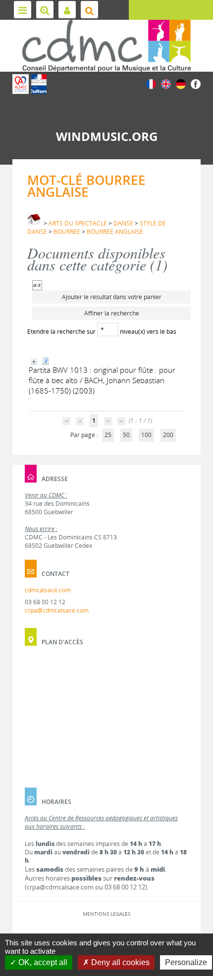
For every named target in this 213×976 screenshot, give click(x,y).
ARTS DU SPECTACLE (78, 223)
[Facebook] (196, 83)
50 (126, 435)
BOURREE (66, 231)
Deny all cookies (119, 962)
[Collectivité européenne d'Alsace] (20, 84)
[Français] (151, 83)
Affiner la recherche (111, 313)
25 (108, 435)
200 (168, 435)
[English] (166, 83)
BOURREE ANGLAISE (115, 231)
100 (146, 435)
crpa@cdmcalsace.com (57, 610)
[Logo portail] (106, 46)
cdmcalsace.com (48, 590)
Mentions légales (106, 913)
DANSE (123, 223)
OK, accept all (41, 962)
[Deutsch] (181, 83)
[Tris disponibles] (37, 284)
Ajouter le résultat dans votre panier (111, 297)
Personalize (186, 962)
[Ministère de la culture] (39, 84)
